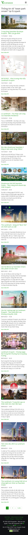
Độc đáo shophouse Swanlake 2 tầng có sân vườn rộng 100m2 (12, 148)
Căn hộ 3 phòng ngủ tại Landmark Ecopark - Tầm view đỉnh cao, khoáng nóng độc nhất (13, 312)
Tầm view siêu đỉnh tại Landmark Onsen (13, 445)
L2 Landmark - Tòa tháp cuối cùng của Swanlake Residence (13, 115)
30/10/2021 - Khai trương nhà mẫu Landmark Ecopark (13, 79)
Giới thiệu (7, 517)
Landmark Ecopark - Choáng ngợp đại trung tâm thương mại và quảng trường (14, 354)
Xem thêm (4, 52)
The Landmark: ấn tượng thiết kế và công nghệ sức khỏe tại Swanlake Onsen (14, 483)
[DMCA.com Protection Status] (14, 531)
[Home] (7, 2)
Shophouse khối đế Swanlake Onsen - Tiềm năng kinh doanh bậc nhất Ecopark (13, 185)
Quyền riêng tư (10, 519)
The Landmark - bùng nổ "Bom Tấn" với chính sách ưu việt (14, 226)
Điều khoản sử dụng (17, 517)
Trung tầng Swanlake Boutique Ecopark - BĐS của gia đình (12, 32)
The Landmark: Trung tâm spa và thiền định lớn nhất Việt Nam (13, 403)
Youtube (18, 525)
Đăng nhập (19, 519)
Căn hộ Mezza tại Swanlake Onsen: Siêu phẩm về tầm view (13, 268)
